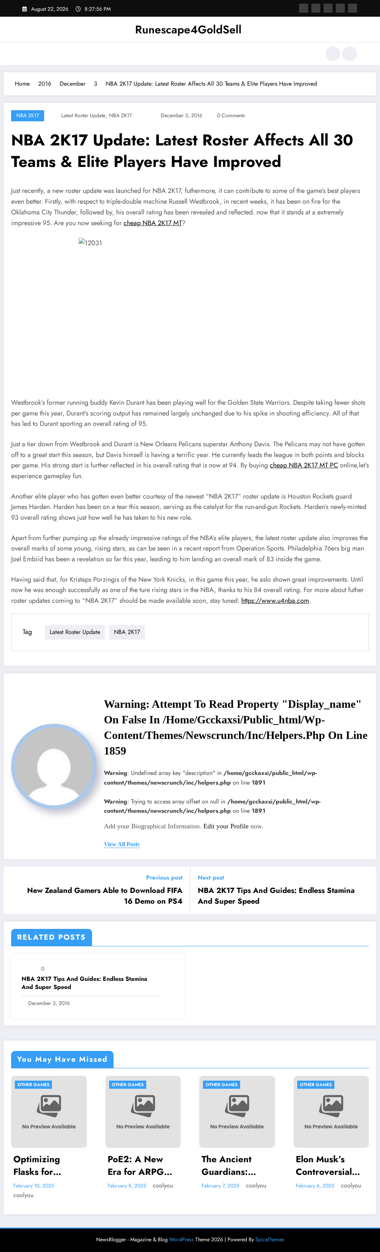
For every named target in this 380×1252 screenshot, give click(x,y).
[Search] (332, 53)
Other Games (45, 1084)
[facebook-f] (303, 8)
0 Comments (231, 115)
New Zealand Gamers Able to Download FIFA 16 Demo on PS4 (105, 895)
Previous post (164, 877)
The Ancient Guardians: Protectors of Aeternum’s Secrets (146, 1165)
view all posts (122, 844)
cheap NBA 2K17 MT (153, 223)
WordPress (181, 1229)
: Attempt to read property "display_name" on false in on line (235, 727)
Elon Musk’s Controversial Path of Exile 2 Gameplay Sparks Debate (244, 1165)
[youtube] (352, 8)
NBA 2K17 (27, 115)
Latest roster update (83, 115)
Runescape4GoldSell (188, 29)
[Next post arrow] (366, 890)
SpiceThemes (269, 1229)
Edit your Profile (226, 826)
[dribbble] (328, 8)
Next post (211, 877)
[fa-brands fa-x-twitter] (315, 8)
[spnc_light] (349, 53)
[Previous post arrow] (14, 890)
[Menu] (28, 54)
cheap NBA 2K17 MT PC (304, 465)
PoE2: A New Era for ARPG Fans (53, 1165)
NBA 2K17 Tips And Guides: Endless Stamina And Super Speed (276, 895)
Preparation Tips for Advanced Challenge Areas (341, 1165)
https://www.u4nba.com (275, 600)
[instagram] (340, 8)
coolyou (80, 1185)
